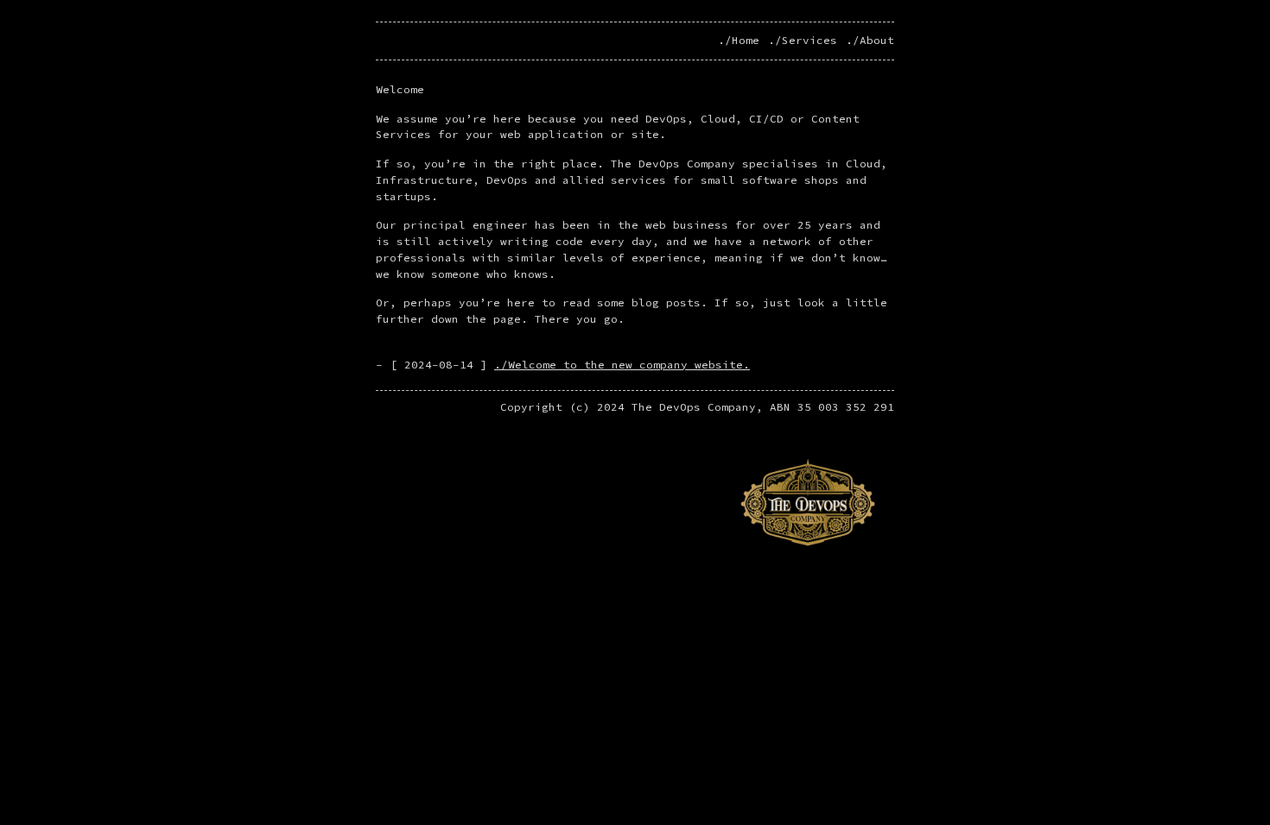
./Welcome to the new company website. (622, 364)
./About (870, 40)
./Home (738, 40)
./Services (802, 40)
